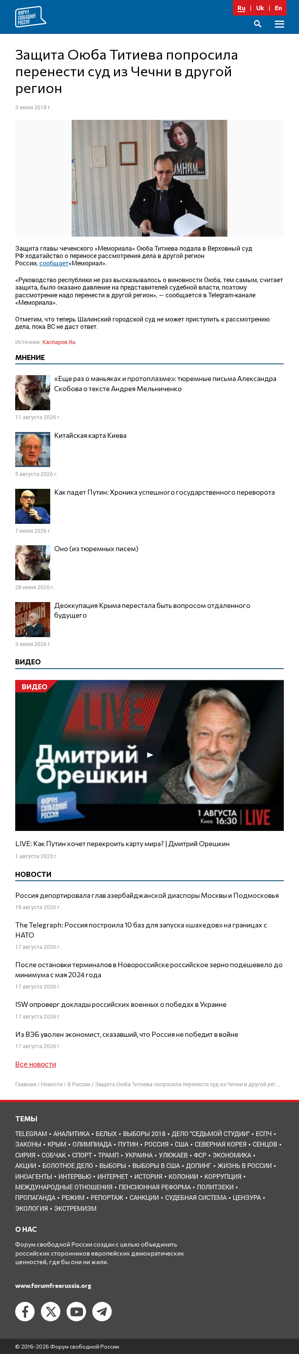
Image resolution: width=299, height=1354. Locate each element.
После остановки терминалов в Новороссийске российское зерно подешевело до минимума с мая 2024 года (149, 969)
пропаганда (35, 1197)
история (148, 1176)
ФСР (200, 1155)
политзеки (215, 1187)
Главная (25, 1084)
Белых (106, 1133)
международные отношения (64, 1187)
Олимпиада (92, 1144)
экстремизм (75, 1208)
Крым (56, 1144)
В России (78, 1084)
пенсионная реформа (155, 1187)
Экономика (232, 1155)
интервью (74, 1176)
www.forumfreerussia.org (53, 1285)
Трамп (108, 1155)
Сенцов (265, 1144)
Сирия (25, 1155)
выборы (112, 1165)
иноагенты (33, 1176)
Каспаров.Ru (59, 342)
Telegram (31, 1133)
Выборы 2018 (144, 1133)
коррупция (222, 1176)
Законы (28, 1144)
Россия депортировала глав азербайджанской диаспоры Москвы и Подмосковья (147, 895)
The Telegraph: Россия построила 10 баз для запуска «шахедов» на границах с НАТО (141, 929)
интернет (112, 1176)
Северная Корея (220, 1144)
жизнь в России (245, 1165)
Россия (156, 1144)
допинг (198, 1165)
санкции (144, 1197)
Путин (128, 1144)
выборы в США (156, 1165)
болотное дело (67, 1165)
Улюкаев (173, 1155)
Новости (52, 1084)
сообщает (54, 263)
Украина (139, 1155)
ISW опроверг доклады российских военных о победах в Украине (121, 1004)
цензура (247, 1197)
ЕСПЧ (264, 1133)
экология (31, 1208)
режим (73, 1197)
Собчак (54, 1155)
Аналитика (71, 1133)
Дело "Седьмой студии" (211, 1133)
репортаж (107, 1197)
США (181, 1144)
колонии (183, 1176)
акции (25, 1165)
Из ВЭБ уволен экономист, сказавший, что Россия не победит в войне (126, 1034)
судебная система (196, 1197)
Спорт (82, 1155)
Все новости (35, 1064)
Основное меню (279, 33)
